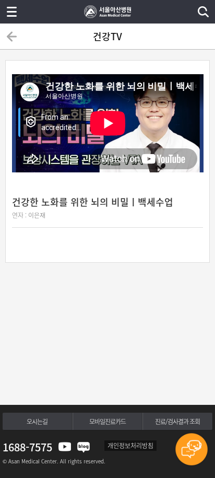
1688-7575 (27, 446)
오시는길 (37, 421)
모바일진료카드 (107, 421)
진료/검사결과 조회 (177, 421)
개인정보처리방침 (130, 445)
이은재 (36, 215)
